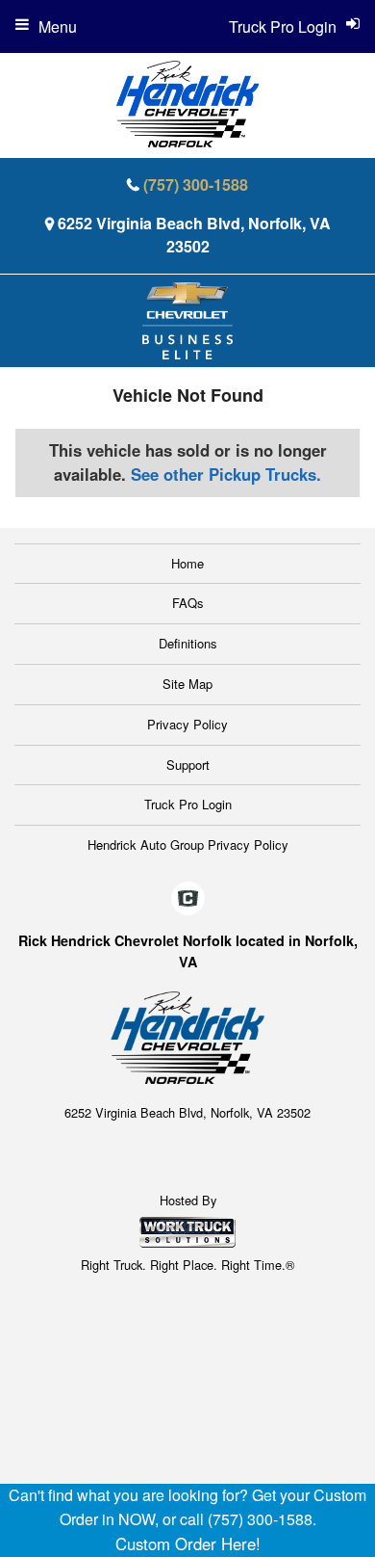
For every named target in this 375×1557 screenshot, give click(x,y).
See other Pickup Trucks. (226, 474)
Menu (57, 26)
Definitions (188, 643)
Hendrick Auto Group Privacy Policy (188, 844)
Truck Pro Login (188, 804)
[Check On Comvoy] (188, 899)
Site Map (187, 683)
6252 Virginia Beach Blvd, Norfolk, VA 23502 (194, 234)
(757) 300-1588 (195, 184)
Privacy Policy (187, 724)
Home (187, 563)
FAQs (188, 603)
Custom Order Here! (188, 1543)
